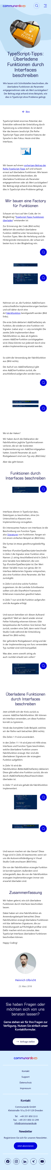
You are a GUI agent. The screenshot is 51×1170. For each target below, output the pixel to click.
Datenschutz (26, 1082)
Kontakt (25, 1070)
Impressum (25, 1088)
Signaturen (12, 534)
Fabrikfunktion (13, 312)
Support (25, 1076)
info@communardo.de (25, 1123)
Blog (28, 111)
